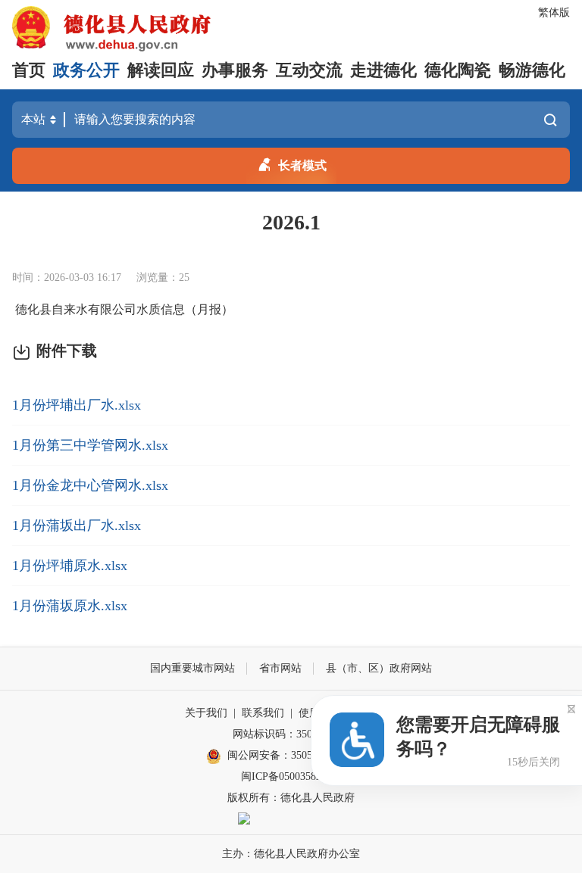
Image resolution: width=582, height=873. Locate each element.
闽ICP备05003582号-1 (291, 776)
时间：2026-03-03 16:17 (66, 277)
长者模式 (302, 165)
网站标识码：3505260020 (291, 734)
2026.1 (291, 222)
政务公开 (86, 70)
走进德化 (383, 70)
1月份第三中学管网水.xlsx (90, 445)
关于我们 (206, 713)
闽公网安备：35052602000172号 (301, 755)
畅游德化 (532, 70)
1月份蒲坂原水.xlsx (69, 605)
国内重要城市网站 (192, 668)
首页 (28, 70)
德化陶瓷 (457, 70)
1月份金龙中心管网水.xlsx (90, 485)
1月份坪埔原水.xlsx (69, 565)
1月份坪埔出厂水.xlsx (76, 405)
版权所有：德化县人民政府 (291, 797)
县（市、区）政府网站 (379, 668)
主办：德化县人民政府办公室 (291, 853)
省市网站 (280, 668)
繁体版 (554, 12)
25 (184, 277)
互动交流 (309, 70)
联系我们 (263, 713)
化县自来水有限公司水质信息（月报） (130, 309)
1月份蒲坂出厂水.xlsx (76, 525)
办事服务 (235, 70)
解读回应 (160, 70)
